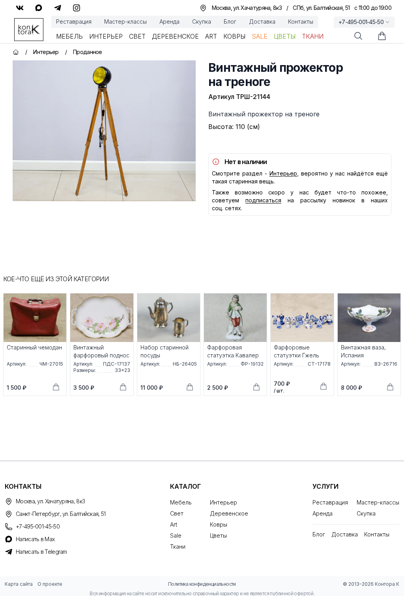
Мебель (69, 36)
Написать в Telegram (41, 551)
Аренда (169, 21)
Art (211, 36)
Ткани (313, 36)
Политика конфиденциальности (202, 584)
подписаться (263, 200)
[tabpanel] (104, 130)
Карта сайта (19, 584)
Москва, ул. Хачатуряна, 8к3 (50, 501)
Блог (230, 21)
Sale (259, 36)
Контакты (300, 21)
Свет (137, 36)
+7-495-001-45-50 (361, 22)
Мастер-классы (125, 21)
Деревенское (175, 36)
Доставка (262, 21)
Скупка (201, 21)
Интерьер (106, 36)
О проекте (49, 584)
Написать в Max (35, 539)
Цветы (285, 36)
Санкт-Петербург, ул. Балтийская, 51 (61, 513)
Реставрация (74, 21)
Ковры (234, 36)
